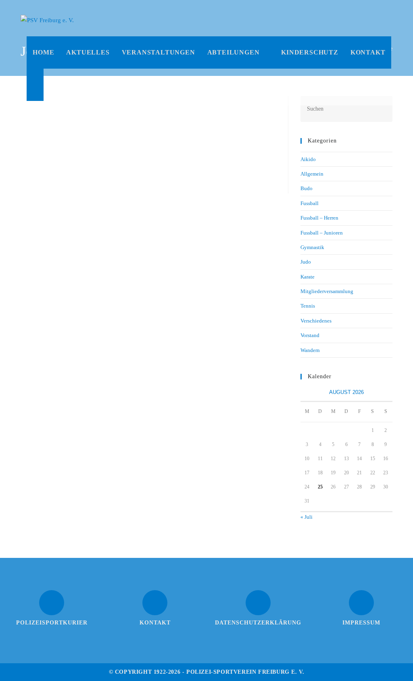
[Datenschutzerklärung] (258, 602)
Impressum (361, 623)
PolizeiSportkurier (52, 623)
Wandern (310, 350)
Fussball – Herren (319, 218)
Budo (306, 188)
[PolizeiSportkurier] (51, 602)
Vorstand (309, 335)
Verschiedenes (316, 321)
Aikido (308, 159)
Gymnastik (312, 247)
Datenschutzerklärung (258, 623)
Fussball (309, 203)
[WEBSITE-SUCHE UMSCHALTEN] (35, 85)
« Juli (306, 517)
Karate (307, 277)
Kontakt (155, 623)
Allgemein (311, 174)
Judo (305, 262)
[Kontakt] (154, 602)
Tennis (307, 306)
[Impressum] (361, 602)
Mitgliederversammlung (326, 291)
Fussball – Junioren (321, 233)
